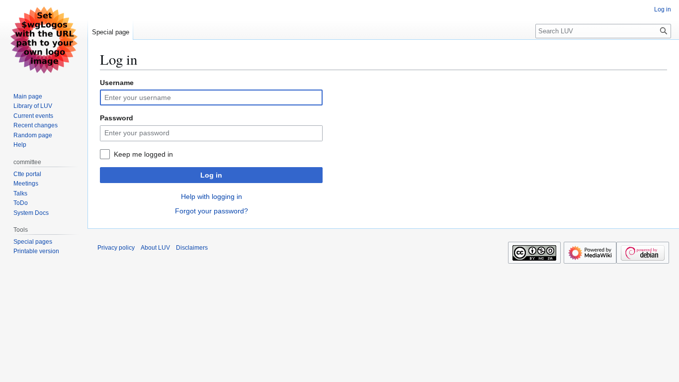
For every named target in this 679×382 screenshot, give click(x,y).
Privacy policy (116, 247)
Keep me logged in (143, 154)
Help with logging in (211, 196)
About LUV (155, 247)
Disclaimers (192, 247)
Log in (211, 175)
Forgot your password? (211, 211)
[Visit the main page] (44, 40)
